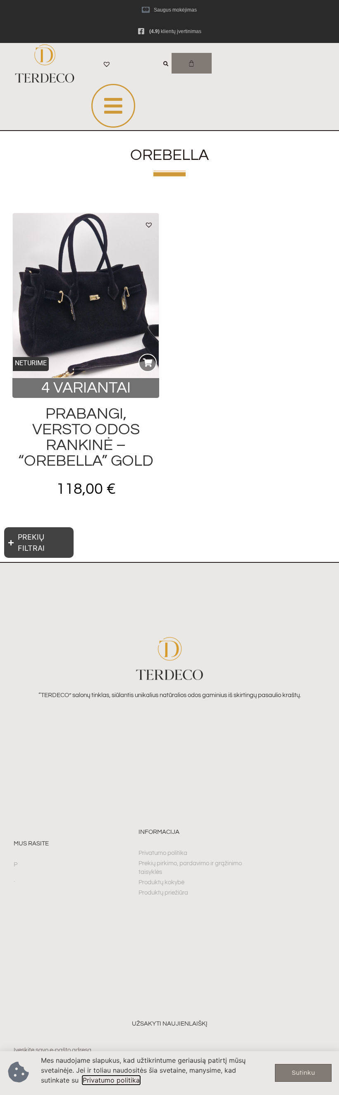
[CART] (192, 63)
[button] (149, 225)
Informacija (158, 832)
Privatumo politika (111, 1080)
